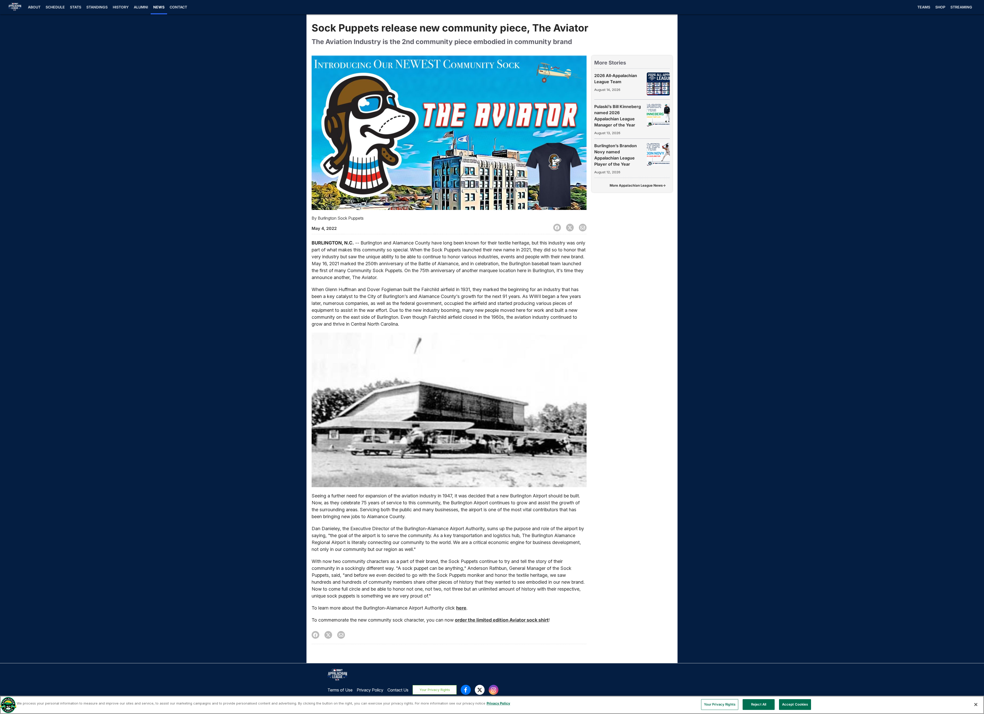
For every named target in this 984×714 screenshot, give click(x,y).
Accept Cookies (795, 704)
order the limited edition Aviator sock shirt (502, 620)
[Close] (975, 704)
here (461, 608)
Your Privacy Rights (434, 690)
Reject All (758, 704)
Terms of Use (340, 689)
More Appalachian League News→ (638, 185)
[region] (492, 705)
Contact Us (397, 689)
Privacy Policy (370, 689)
